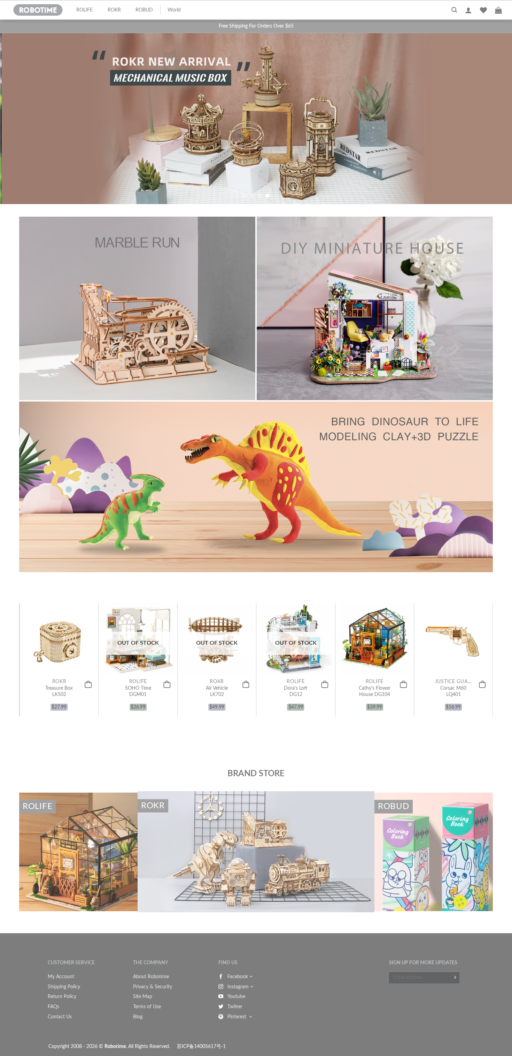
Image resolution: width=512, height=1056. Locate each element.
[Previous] (28, 129)
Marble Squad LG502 (473, 691)
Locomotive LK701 (394, 691)
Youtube (236, 996)
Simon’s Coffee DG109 (316, 691)
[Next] (484, 129)
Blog (137, 1016)
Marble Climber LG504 (236, 691)
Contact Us (60, 1016)
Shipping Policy (64, 986)
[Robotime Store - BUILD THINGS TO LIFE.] (38, 10)
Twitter (234, 1006)
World (174, 10)
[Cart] (498, 10)
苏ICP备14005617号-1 (201, 1046)
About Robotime (151, 976)
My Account (61, 976)
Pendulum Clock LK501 (79, 691)
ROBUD (144, 10)
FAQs (53, 1006)
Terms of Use (147, 1006)
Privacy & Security (152, 986)
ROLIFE (84, 10)
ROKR (114, 10)
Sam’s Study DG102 (158, 691)
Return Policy (62, 996)
